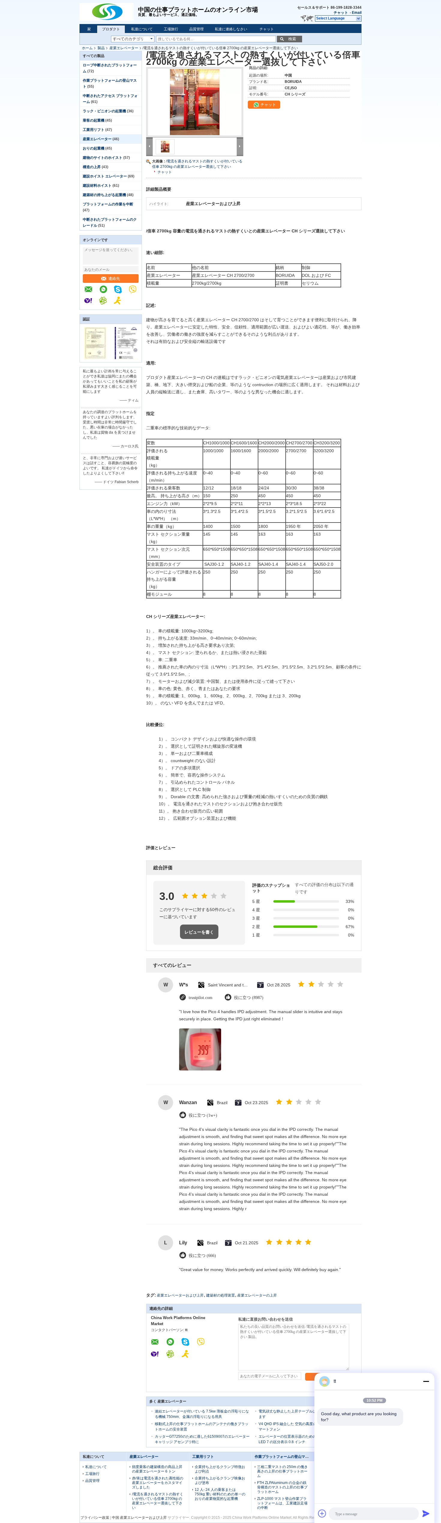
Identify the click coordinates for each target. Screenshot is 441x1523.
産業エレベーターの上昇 (257, 1295)
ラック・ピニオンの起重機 (104, 111)
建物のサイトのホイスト (102, 158)
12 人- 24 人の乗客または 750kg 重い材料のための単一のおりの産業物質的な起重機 (220, 1494)
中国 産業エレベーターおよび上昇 (139, 1517)
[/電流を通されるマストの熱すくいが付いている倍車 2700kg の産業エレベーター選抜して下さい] (195, 102)
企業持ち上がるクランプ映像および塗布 (220, 1480)
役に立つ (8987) (248, 997)
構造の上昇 (92, 167)
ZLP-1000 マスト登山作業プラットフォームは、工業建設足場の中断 (282, 1503)
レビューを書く (199, 932)
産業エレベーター (124, 48)
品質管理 (196, 29)
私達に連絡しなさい (231, 29)
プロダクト (111, 29)
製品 (101, 48)
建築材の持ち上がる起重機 (104, 195)
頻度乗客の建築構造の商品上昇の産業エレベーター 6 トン (157, 1469)
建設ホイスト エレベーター (105, 176)
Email (357, 13)
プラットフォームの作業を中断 (108, 204)
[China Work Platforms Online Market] (109, 12)
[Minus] (426, 1381)
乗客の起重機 (93, 120)
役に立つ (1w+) (203, 1115)
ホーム (87, 48)
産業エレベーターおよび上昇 (180, 1295)
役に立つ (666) (202, 1255)
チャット (341, 13)
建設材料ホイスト (97, 185)
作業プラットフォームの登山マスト (283, 1457)
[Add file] (322, 1513)
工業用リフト (93, 130)
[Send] (426, 1513)
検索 (292, 39)
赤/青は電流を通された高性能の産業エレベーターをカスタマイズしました (157, 1482)
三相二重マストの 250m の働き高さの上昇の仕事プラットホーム (282, 1471)
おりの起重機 (93, 148)
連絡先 (114, 278)
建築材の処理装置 (220, 1295)
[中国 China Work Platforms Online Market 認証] (95, 358)
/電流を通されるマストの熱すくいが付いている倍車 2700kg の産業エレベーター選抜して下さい (157, 1501)
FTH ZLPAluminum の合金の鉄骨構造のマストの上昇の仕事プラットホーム (282, 1487)
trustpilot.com (200, 997)
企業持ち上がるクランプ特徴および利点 (220, 1469)
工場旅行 (171, 29)
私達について (142, 29)
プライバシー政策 (94, 1517)
